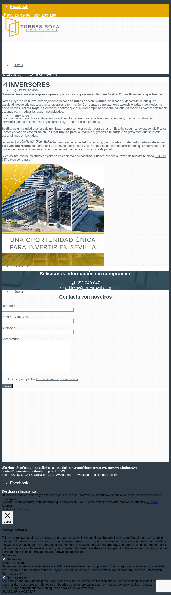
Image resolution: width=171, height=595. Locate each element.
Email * (6, 317)
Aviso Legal (64, 474)
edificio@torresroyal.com (88, 287)
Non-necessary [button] (12, 573)
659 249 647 (88, 283)
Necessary (14, 559)
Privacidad (81, 474)
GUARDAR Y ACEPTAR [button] (19, 591)
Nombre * (8, 306)
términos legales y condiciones (57, 379)
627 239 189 (45, 15)
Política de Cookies (104, 474)
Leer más (152, 502)
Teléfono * (8, 328)
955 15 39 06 (19, 15)
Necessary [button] (9, 555)
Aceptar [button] (7, 505)
